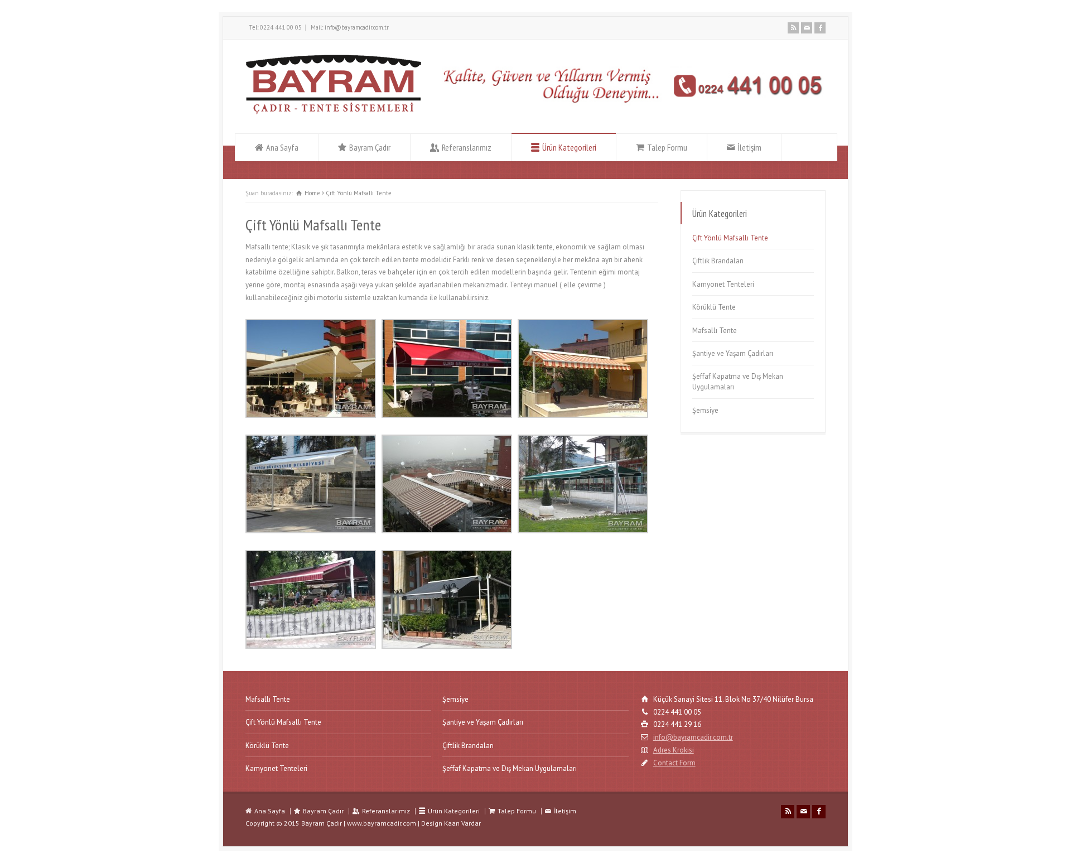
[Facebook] (820, 27)
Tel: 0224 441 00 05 (275, 27)
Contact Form (674, 763)
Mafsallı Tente (714, 330)
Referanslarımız (466, 147)
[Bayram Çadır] (333, 112)
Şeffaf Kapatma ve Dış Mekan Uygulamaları (737, 382)
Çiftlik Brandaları (718, 261)
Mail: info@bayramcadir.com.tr (350, 27)
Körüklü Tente (714, 307)
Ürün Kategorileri (569, 147)
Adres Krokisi (673, 750)
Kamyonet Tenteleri (723, 284)
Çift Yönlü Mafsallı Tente (730, 238)
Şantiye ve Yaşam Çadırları (732, 353)
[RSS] (793, 27)
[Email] (806, 27)
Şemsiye (705, 410)
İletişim (749, 147)
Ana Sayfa (282, 147)
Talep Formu (667, 147)
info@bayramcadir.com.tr (693, 737)
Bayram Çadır (369, 147)
